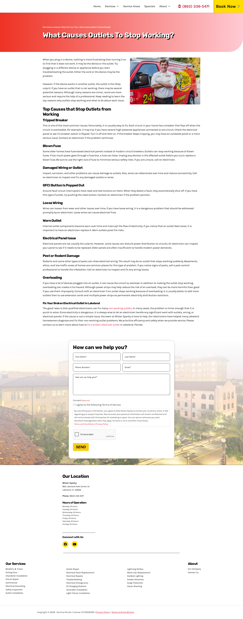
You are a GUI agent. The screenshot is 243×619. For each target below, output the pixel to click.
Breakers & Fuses (14, 569)
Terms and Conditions (84, 424)
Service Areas (131, 6)
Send (81, 447)
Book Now (226, 6)
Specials (149, 6)
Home (97, 6)
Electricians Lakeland (51, 27)
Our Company (194, 569)
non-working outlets (120, 308)
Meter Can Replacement (138, 572)
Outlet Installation (14, 593)
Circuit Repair (12, 579)
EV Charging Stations (76, 586)
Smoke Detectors (135, 579)
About (163, 6)
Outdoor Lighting (135, 576)
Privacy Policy (102, 424)
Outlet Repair (72, 569)
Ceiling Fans (11, 572)
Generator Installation (76, 589)
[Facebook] (65, 544)
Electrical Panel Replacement (80, 572)
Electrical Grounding (15, 586)
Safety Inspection (14, 589)
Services (110, 6)
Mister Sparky (13, 6)
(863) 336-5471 (196, 6)
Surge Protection (135, 583)
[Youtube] (74, 544)
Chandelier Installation (16, 576)
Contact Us (193, 572)
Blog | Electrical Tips (70, 27)
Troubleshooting (74, 579)
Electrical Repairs (74, 576)
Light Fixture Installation (78, 593)
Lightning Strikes (135, 569)
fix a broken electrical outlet (103, 324)
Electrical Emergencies (77, 583)
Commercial (11, 582)
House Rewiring (134, 586)
